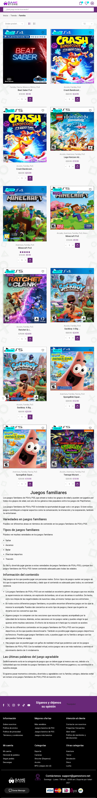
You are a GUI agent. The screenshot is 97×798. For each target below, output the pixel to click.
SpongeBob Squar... (72, 397)
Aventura (70, 154)
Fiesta (19, 87)
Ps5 (31, 166)
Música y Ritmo (29, 87)
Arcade (60, 233)
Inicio (5, 15)
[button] (30, 99)
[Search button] (92, 9)
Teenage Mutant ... (72, 475)
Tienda (13, 15)
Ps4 (38, 87)
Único (85, 233)
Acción (67, 87)
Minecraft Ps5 (72, 236)
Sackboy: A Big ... (72, 329)
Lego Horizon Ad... (72, 157)
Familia (13, 87)
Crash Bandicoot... (72, 90)
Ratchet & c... (25, 330)
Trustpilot (71, 704)
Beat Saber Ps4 (25, 90)
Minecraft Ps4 (24, 248)
